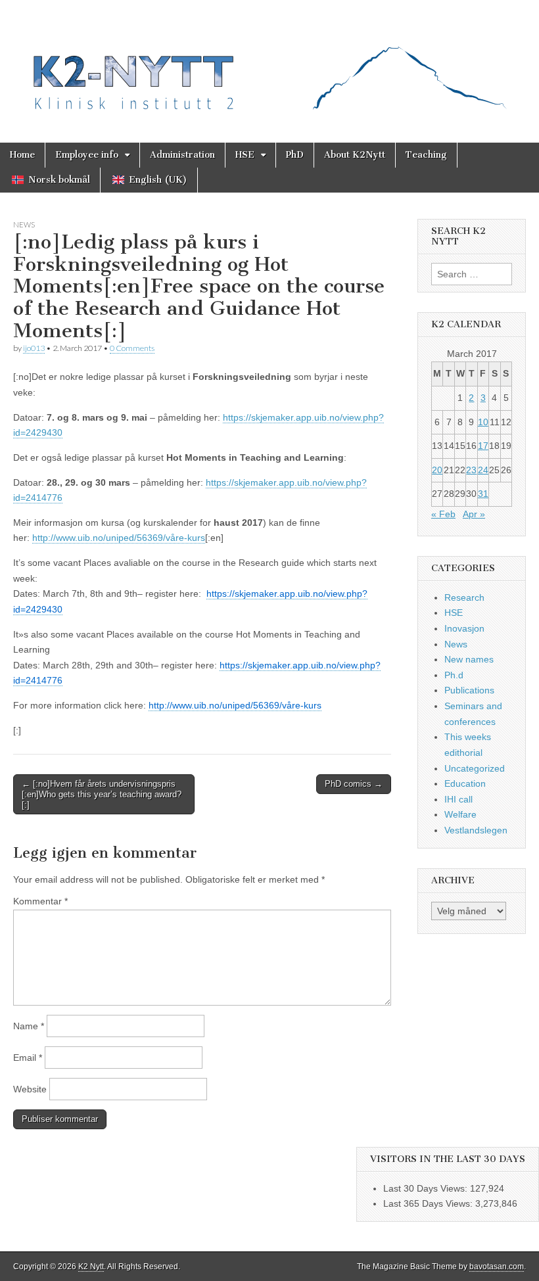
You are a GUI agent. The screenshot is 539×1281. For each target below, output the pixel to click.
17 (483, 445)
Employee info (86, 154)
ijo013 (34, 348)
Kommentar (40, 901)
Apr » (474, 514)
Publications (469, 690)
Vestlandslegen (475, 830)
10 (483, 422)
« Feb (443, 514)
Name (28, 1026)
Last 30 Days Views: (426, 1188)
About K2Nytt (354, 154)
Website (30, 1089)
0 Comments (132, 348)
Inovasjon (464, 628)
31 (483, 493)
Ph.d (453, 675)
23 (471, 470)
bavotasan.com (496, 1266)
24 (483, 470)
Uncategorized (474, 768)
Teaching (426, 154)
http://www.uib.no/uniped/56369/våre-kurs (118, 537)
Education (465, 783)
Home (22, 154)
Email (27, 1057)
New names (469, 659)
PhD (295, 154)
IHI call (458, 799)
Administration (182, 154)
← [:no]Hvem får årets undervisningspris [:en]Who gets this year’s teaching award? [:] (101, 794)
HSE (244, 154)
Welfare (460, 814)
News (24, 224)
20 (437, 470)
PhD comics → (354, 784)
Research (464, 597)
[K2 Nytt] (269, 61)
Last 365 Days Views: (429, 1203)
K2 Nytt (91, 1266)
